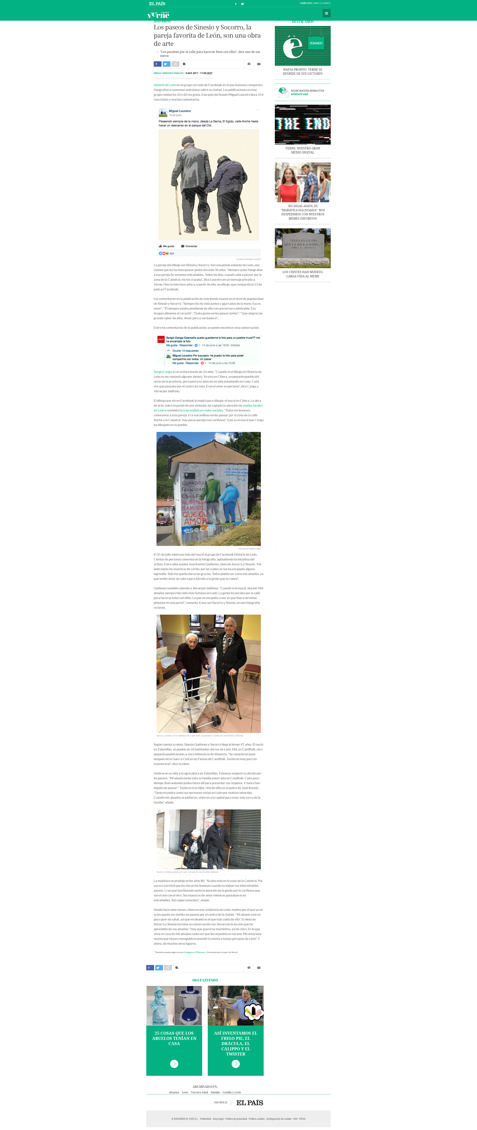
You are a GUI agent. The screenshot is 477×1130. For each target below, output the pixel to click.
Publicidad (205, 1119)
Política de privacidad (236, 1119)
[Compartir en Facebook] (158, 64)
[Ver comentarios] (185, 64)
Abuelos (174, 1092)
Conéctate (306, 3)
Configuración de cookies (279, 1119)
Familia (215, 1092)
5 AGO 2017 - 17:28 (199, 73)
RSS (295, 1119)
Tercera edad (199, 1092)
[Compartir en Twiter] (166, 64)
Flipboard (200, 952)
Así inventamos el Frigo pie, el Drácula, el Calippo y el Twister (235, 1044)
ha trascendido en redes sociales (201, 410)
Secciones (327, 13)
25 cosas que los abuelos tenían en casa (174, 1038)
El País (157, 3)
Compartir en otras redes (175, 64)
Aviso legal (218, 1119)
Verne (158, 15)
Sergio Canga (163, 371)
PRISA (302, 1119)
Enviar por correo (259, 64)
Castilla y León (232, 1092)
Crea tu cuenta (322, 3)
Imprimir (249, 64)
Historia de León (165, 85)
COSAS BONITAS (162, 21)
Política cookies (257, 1119)
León (185, 1092)
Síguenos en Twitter (242, 3)
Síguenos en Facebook (236, 3)
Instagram (189, 952)
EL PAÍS (249, 1102)
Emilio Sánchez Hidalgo (169, 73)
